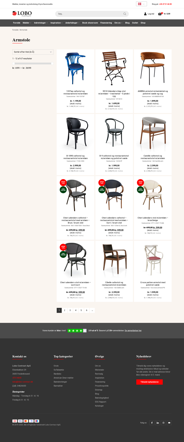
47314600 (16, 378)
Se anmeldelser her (133, 330)
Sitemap (98, 390)
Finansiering (106, 23)
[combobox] (92, 14)
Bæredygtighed (102, 398)
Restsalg (99, 374)
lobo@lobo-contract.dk (22, 382)
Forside (16, 23)
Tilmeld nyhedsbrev (149, 382)
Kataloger (99, 406)
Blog (127, 23)
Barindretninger (60, 382)
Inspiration (99, 378)
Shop (143, 23)
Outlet (135, 23)
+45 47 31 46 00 (165, 4)
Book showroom (90, 23)
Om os (98, 366)
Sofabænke (59, 370)
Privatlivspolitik (102, 386)
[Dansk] (140, 4)
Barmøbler (58, 386)
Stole (56, 366)
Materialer (99, 370)
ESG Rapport (100, 402)
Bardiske (57, 374)
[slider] (13, 63)
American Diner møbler (63, 378)
